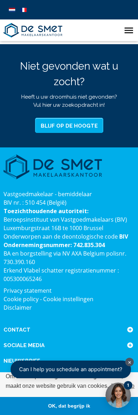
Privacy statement (28, 290)
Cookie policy (21, 299)
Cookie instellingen (68, 299)
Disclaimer (18, 307)
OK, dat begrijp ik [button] (69, 406)
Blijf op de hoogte (69, 126)
